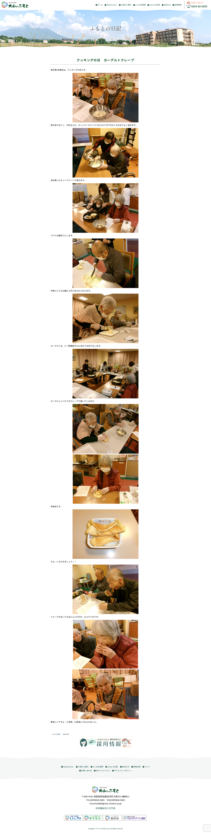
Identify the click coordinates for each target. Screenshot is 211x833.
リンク (147, 767)
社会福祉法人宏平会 (105, 808)
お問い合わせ (197, 3)
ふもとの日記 (154, 5)
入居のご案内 (126, 5)
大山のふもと (111, 5)
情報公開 (136, 767)
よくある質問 (140, 5)
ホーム (100, 5)
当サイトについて (103, 771)
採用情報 (177, 5)
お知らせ (167, 5)
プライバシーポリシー (123, 771)
